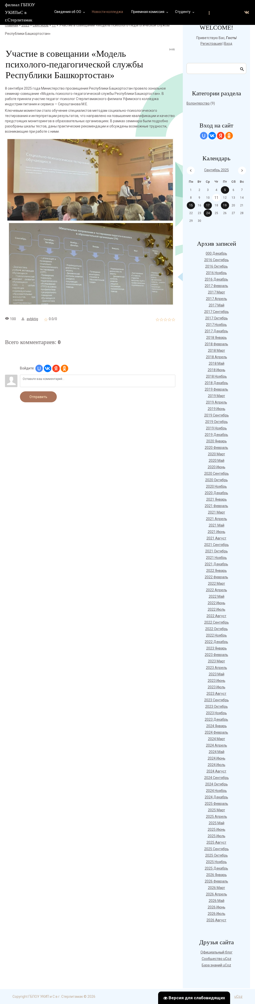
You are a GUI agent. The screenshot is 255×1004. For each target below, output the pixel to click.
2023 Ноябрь (216, 713)
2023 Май (216, 674)
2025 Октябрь (216, 855)
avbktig (32, 319)
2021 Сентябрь (216, 545)
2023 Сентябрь (216, 700)
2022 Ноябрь (216, 635)
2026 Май (216, 901)
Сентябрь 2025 (216, 170)
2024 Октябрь (216, 784)
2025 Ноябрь (216, 862)
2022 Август (216, 616)
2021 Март (216, 512)
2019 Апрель (216, 402)
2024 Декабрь (216, 797)
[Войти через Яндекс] (56, 368)
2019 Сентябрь (216, 415)
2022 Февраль (216, 577)
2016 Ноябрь (216, 273)
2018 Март (216, 351)
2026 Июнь (216, 907)
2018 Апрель (216, 357)
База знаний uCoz (216, 965)
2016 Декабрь (216, 279)
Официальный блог (216, 952)
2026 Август (216, 920)
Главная (11, 25)
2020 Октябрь (216, 480)
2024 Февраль (216, 732)
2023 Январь (216, 648)
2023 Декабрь (216, 719)
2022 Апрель (216, 590)
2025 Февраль (216, 804)
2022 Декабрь (216, 642)
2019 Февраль (216, 389)
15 (191, 205)
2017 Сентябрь (216, 312)
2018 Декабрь (216, 383)
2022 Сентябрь (216, 622)
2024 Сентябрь (216, 778)
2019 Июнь (216, 409)
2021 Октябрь (216, 551)
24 (208, 213)
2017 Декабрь (216, 331)
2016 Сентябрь (216, 260)
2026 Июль (216, 914)
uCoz (238, 997)
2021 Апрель (216, 519)
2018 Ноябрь (216, 376)
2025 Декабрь (216, 868)
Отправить (38, 397)
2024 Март (216, 739)
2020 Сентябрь (216, 473)
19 (225, 205)
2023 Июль (216, 687)
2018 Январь (216, 338)
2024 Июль (216, 765)
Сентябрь (41, 25)
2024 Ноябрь (216, 791)
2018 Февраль (216, 344)
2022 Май (216, 596)
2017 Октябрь (216, 318)
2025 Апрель (216, 817)
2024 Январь (216, 726)
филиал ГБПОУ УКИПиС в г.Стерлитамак (20, 12)
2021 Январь (216, 499)
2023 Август (216, 694)
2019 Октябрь (216, 422)
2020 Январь (216, 441)
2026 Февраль (216, 881)
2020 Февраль (216, 448)
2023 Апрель (216, 668)
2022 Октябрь (216, 629)
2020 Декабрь (216, 493)
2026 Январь (216, 875)
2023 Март (216, 661)
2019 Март (216, 396)
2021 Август (216, 538)
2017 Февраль (216, 286)
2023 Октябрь (216, 707)
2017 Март (216, 292)
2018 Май (216, 363)
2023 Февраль (216, 655)
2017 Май (216, 305)
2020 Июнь (216, 467)
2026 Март (216, 888)
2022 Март (216, 584)
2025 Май (216, 823)
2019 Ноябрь (216, 428)
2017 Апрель (216, 299)
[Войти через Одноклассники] (64, 368)
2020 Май (216, 461)
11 (54, 25)
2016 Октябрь (216, 266)
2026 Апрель (216, 894)
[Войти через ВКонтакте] (47, 368)
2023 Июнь (216, 681)
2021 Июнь (216, 532)
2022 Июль (216, 609)
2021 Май (216, 525)
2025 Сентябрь (216, 849)
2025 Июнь (216, 829)
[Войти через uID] (39, 368)
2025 (25, 25)
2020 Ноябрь (216, 486)
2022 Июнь (216, 603)
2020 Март (216, 454)
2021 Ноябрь (216, 558)
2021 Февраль (216, 506)
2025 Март (216, 810)
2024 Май (216, 752)
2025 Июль (216, 836)
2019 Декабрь (216, 435)
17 (208, 205)
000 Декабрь (216, 253)
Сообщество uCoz (216, 959)
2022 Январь (216, 571)
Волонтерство (198, 103)
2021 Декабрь (216, 564)
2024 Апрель (216, 745)
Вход (228, 44)
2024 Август (216, 771)
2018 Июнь (216, 370)
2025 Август (216, 842)
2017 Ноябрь (216, 325)
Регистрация (211, 44)
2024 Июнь (216, 758)
